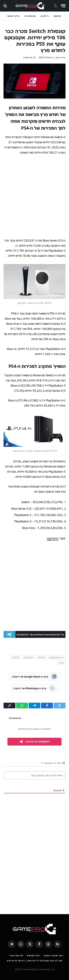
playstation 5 (56, 657)
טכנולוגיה (30, 16)
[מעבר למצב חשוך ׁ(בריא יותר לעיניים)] (56, 6)
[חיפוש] (6, 6)
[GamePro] (30, 6)
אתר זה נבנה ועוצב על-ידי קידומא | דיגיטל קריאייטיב (34, 960)
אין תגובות (28, 57)
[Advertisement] (34, 196)
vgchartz (52, 538)
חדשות (57, 16)
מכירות (15, 657)
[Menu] (63, 6)
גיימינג (44, 16)
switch (41, 657)
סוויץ (61, 662)
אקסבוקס (28, 657)
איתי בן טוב (60, 57)
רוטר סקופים (33, 955)
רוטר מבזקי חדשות (53, 955)
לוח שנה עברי (16, 955)
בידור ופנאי (13, 16)
